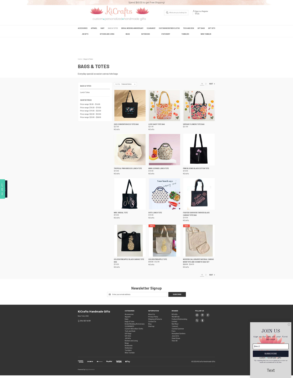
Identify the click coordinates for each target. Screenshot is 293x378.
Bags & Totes (113, 28)
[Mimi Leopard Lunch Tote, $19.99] (164, 149)
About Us (151, 314)
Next (211, 84)
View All (174, 341)
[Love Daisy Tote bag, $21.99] (164, 105)
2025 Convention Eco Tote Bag (126, 124)
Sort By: (117, 84)
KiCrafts (175, 314)
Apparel (94, 28)
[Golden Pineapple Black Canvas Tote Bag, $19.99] (130, 240)
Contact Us (152, 321)
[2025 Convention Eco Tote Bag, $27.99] (130, 105)
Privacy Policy (153, 317)
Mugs (128, 34)
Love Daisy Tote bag (156, 124)
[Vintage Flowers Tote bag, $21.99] (199, 105)
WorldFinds (176, 317)
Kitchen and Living (107, 34)
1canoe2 (175, 326)
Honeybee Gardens (178, 333)
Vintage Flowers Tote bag (193, 124)
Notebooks (145, 34)
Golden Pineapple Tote (157, 259)
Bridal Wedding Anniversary (132, 28)
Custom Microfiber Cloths (169, 28)
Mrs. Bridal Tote (121, 213)
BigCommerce (90, 369)
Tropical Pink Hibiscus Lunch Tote (128, 168)
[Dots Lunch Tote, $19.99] (164, 194)
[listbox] (129, 84)
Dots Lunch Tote (155, 213)
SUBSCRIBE (271, 353)
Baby (102, 28)
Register (205, 11)
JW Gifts (85, 34)
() (198, 14)
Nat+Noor (175, 324)
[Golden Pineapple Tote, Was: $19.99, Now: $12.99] (164, 240)
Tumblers (185, 34)
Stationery (165, 34)
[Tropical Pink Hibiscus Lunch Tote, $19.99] (130, 149)
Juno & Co (175, 336)
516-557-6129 (85, 321)
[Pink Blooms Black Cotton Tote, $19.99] (199, 149)
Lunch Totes (85, 92)
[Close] (289, 324)
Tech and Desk (188, 28)
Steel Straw (176, 338)
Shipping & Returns (155, 319)
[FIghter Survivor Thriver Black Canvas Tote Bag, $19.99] (199, 194)
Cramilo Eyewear (178, 329)
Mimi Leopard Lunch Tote (158, 168)
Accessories (82, 28)
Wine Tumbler (206, 34)
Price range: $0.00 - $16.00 (90, 104)
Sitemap (151, 326)
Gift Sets (211, 28)
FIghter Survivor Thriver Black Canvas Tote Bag (196, 214)
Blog (149, 324)
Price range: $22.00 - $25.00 (90, 114)
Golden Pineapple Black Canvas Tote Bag (129, 260)
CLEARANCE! (151, 28)
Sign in (197, 11)
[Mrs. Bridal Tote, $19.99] (130, 194)
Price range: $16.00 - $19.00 (90, 108)
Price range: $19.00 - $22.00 (90, 111)
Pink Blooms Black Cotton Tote (196, 168)
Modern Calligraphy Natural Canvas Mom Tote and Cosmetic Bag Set (198, 260)
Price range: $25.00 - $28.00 (90, 117)
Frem (173, 331)
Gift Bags (201, 28)
